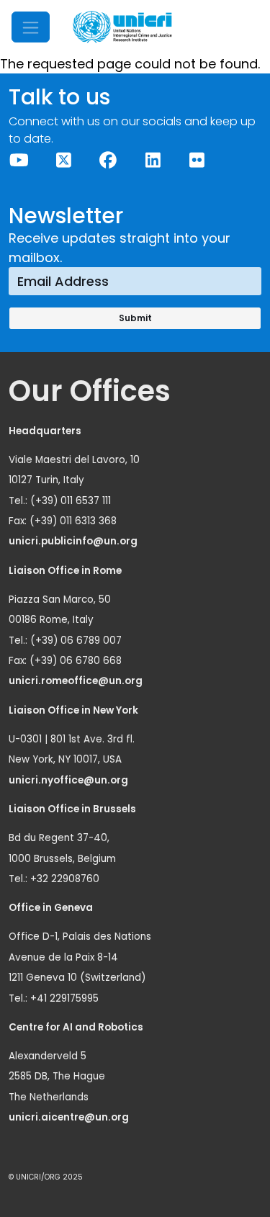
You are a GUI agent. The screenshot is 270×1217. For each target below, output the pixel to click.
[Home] (122, 27)
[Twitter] (64, 160)
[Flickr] (197, 160)
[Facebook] (109, 160)
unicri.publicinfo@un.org (74, 541)
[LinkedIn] (152, 160)
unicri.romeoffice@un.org (77, 681)
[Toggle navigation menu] (31, 27)
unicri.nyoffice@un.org (69, 780)
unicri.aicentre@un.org (70, 1117)
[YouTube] (19, 160)
